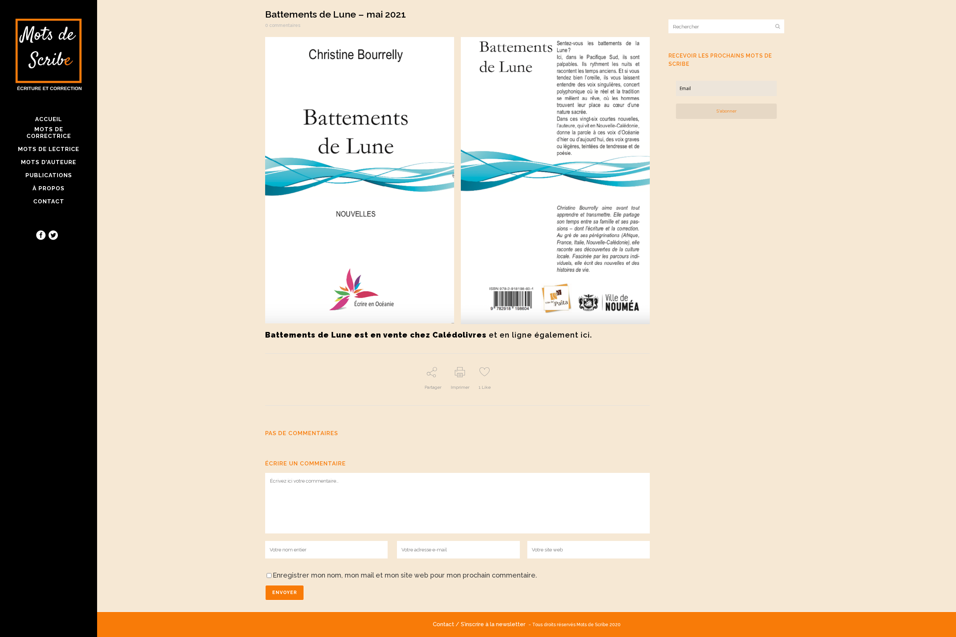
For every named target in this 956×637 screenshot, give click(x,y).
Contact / (447, 624)
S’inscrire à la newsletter (494, 624)
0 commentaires (282, 25)
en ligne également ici (545, 334)
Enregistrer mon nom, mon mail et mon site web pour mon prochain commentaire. (405, 575)
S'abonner (726, 111)
